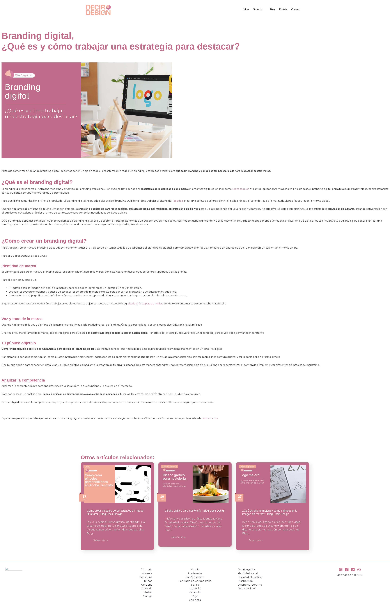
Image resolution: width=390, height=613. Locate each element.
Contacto (295, 9)
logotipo (178, 200)
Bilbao (148, 580)
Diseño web (245, 580)
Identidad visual (248, 573)
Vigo (195, 596)
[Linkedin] (353, 570)
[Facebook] (347, 570)
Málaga (147, 596)
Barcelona (145, 577)
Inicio (246, 9)
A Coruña (146, 569)
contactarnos (210, 418)
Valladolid (195, 592)
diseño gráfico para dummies (145, 303)
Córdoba (146, 584)
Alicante (147, 573)
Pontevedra (195, 573)
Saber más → (100, 540)
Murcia (195, 569)
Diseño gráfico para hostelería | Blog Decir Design (195, 510)
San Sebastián (195, 577)
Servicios (257, 9)
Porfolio (283, 9)
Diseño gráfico (169, 466)
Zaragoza (195, 600)
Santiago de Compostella (195, 580)
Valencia (195, 588)
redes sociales (240, 188)
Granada (147, 588)
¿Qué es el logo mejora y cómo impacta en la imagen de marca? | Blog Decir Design (269, 512)
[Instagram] (341, 570)
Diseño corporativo (250, 584)
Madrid (147, 592)
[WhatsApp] (359, 570)
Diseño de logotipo (250, 577)
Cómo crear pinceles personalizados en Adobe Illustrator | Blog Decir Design (115, 512)
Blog (272, 9)
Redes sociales (247, 588)
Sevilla (195, 584)
